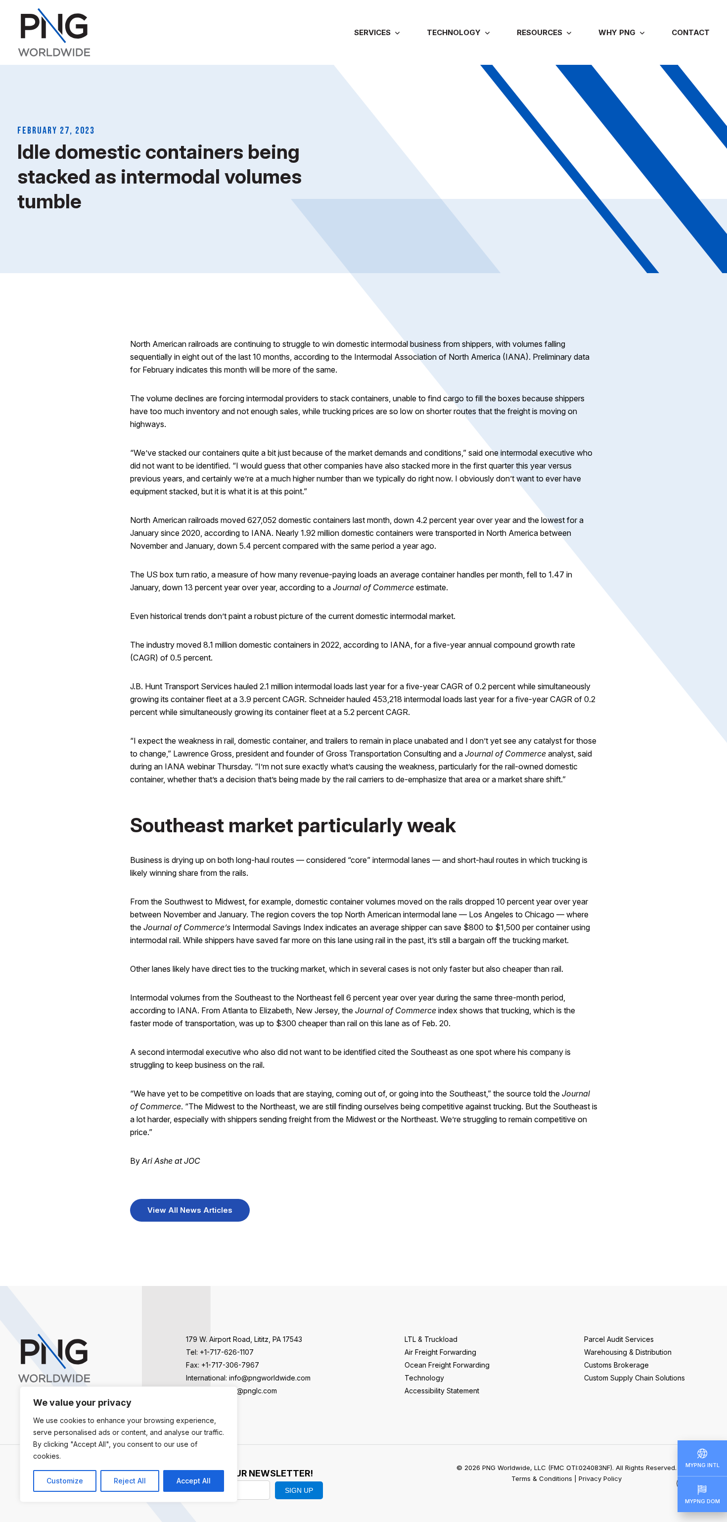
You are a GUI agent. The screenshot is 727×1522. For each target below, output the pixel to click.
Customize (64, 1480)
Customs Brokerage (616, 1365)
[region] (128, 1444)
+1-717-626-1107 (227, 1352)
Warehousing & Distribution (628, 1352)
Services (372, 32)
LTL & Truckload (431, 1339)
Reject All (130, 1480)
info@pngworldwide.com (270, 1378)
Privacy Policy (600, 1478)
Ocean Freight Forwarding (447, 1365)
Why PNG (617, 32)
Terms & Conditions (541, 1478)
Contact (691, 32)
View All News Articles (189, 1210)
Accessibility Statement (442, 1390)
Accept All (194, 1480)
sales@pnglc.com (248, 1390)
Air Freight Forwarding (440, 1352)
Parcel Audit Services (619, 1339)
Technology (454, 32)
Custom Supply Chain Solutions (634, 1378)
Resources (539, 32)
